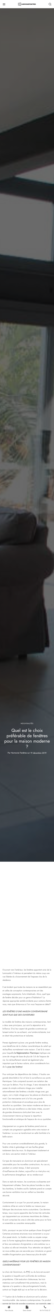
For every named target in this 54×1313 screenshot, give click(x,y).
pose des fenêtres (14, 1066)
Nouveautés (27, 723)
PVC (28, 1271)
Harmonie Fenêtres (19, 753)
